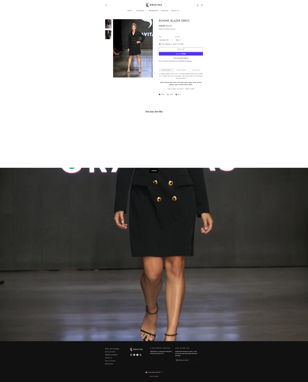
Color (177, 36)
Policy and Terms (110, 352)
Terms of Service (110, 361)
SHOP (129, 10)
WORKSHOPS (153, 10)
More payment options (181, 58)
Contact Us (108, 358)
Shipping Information (111, 355)
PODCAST (164, 10)
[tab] (166, 70)
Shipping (161, 29)
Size (160, 36)
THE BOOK (140, 10)
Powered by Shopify (154, 376)
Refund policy (109, 364)
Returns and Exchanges (112, 348)
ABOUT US (175, 10)
